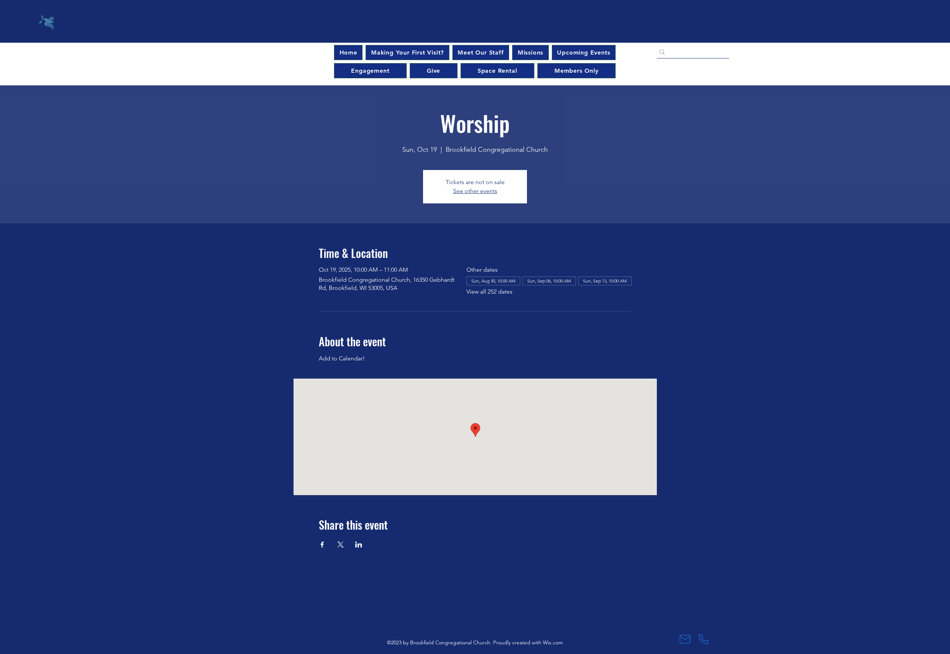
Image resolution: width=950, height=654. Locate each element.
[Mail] (685, 639)
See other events (475, 190)
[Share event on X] (340, 544)
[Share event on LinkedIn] (358, 544)
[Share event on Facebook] (322, 544)
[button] (584, 52)
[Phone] (703, 639)
